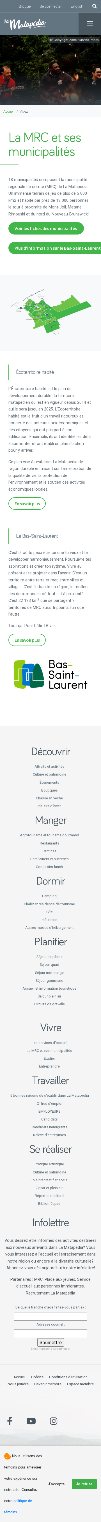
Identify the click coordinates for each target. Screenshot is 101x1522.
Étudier (49, 1058)
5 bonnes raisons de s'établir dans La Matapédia (49, 1095)
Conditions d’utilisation (68, 1377)
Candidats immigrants (49, 1127)
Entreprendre (49, 1066)
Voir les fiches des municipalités (46, 228)
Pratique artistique (49, 1164)
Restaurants (49, 843)
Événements (49, 782)
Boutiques (49, 790)
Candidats (49, 1119)
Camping (49, 896)
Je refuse (84, 1484)
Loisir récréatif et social (49, 1180)
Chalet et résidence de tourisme (49, 904)
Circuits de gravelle (49, 1004)
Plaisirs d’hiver (49, 806)
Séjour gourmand (49, 980)
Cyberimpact (61, 1348)
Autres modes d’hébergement (49, 927)
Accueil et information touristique (49, 988)
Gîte (49, 912)
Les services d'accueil (49, 1043)
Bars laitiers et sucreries (49, 859)
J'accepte (56, 1484)
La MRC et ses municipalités (49, 1050)
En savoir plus (27, 503)
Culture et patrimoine (49, 774)
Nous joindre (18, 1384)
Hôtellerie (49, 920)
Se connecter (51, 6)
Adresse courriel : (50, 1324)
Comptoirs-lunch (49, 867)
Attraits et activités (50, 766)
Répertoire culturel (49, 1196)
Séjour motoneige (49, 973)
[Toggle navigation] (90, 24)
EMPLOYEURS (49, 1111)
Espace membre (80, 1384)
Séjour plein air (49, 996)
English (77, 6)
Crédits (37, 1377)
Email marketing (41, 1348)
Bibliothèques (49, 1203)
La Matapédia (25, 24)
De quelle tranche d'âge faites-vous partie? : (50, 1307)
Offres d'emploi (49, 1103)
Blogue (25, 6)
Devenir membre (47, 1384)
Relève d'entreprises (49, 1135)
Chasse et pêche (49, 798)
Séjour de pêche (49, 957)
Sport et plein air (49, 1188)
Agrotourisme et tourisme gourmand (49, 835)
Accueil (8, 111)
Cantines (49, 851)
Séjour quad (49, 964)
